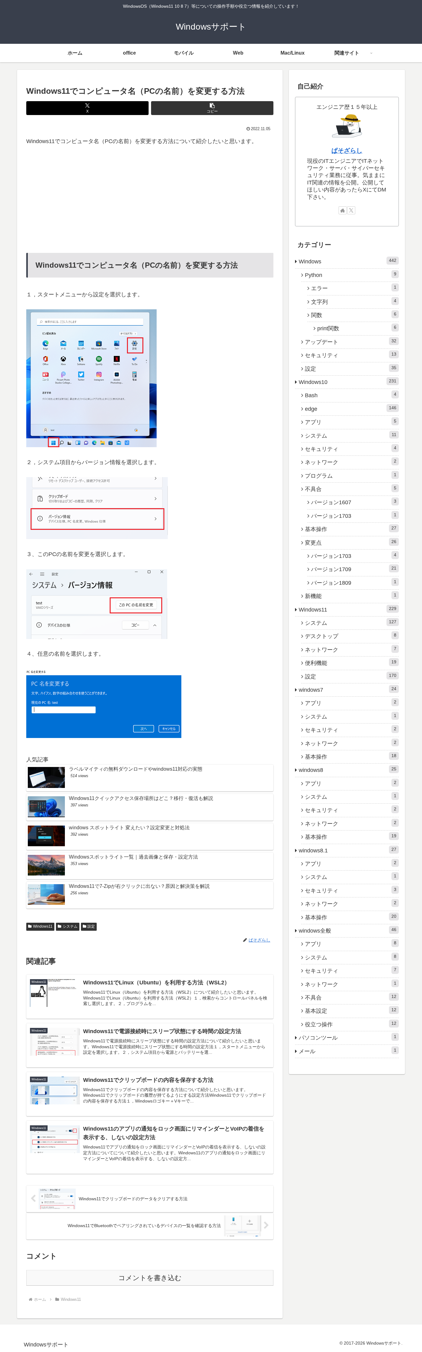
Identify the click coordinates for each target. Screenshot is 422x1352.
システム (70, 926)
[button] (212, 108)
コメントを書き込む (150, 1278)
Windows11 (43, 926)
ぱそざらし (346, 150)
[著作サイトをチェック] (343, 210)
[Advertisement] (149, 199)
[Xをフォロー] (351, 210)
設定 (91, 926)
